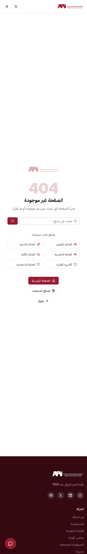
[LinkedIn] (70, 495)
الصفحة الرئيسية (41, 280)
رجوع (41, 300)
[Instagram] (80, 495)
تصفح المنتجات (41, 290)
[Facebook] (51, 495)
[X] (60, 495)
